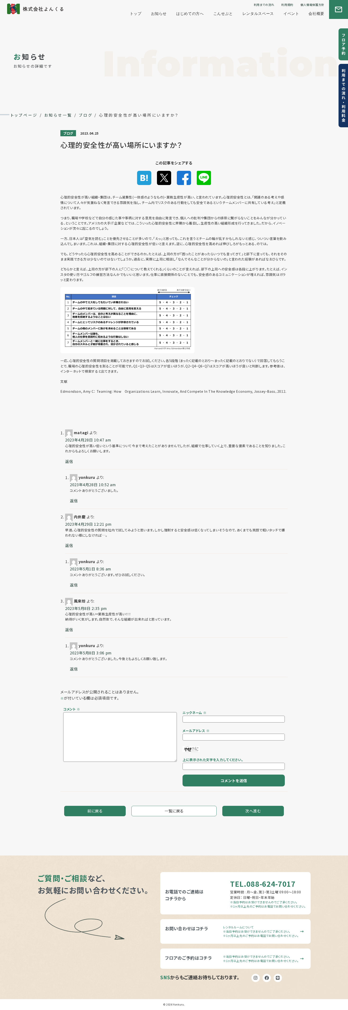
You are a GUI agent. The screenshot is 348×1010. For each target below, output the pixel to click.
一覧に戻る (174, 811)
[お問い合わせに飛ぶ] (338, 9)
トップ (136, 14)
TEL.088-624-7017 (262, 883)
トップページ (24, 115)
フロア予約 (343, 44)
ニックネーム (192, 712)
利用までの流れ (264, 5)
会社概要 (316, 14)
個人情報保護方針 (312, 5)
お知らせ (159, 14)
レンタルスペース (258, 14)
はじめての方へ (190, 14)
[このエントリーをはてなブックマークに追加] (144, 177)
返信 (69, 461)
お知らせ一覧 (58, 115)
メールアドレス (194, 730)
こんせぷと (223, 14)
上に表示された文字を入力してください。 (213, 759)
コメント (71, 709)
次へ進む (253, 811)
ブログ (86, 115)
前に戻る (95, 811)
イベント (291, 14)
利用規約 (287, 5)
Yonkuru (178, 1004)
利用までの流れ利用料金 (344, 96)
